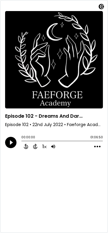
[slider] (22, 142)
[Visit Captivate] (101, 7)
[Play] (10, 142)
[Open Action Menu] (97, 146)
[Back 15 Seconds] (26, 146)
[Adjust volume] (53, 146)
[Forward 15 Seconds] (35, 146)
